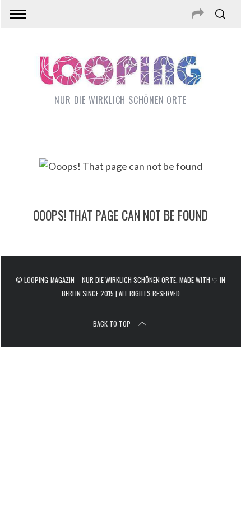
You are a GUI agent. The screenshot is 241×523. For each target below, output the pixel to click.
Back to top (112, 323)
